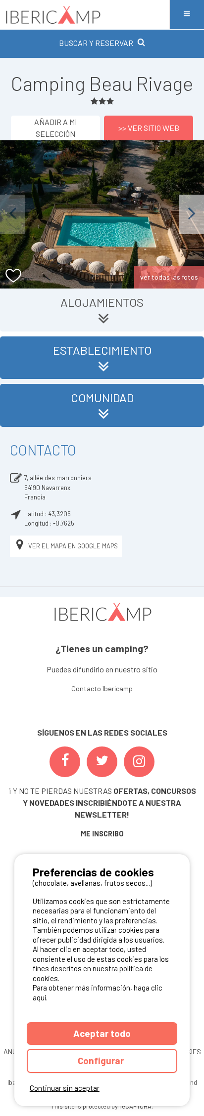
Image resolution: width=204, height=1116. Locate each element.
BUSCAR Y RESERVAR (96, 42)
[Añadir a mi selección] (13, 276)
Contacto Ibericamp (102, 688)
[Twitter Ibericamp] (102, 761)
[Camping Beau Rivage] (102, 214)
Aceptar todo (102, 1033)
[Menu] (186, 14)
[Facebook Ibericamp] (65, 761)
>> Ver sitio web (148, 127)
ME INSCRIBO (102, 833)
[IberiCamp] (84, 14)
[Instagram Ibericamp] (139, 761)
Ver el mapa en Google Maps (73, 546)
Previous (12, 214)
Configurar (102, 1060)
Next (191, 214)
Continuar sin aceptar (65, 1087)
